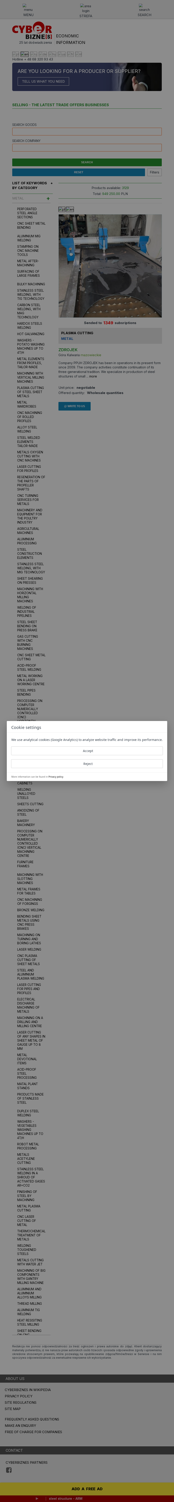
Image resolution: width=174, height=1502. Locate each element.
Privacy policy (55, 776)
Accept (88, 751)
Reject (88, 764)
